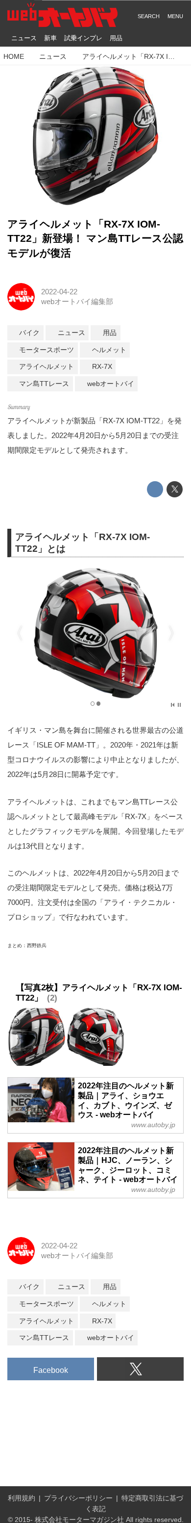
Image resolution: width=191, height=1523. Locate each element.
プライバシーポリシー (78, 1498)
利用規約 (21, 1498)
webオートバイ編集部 (77, 301)
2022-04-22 (59, 291)
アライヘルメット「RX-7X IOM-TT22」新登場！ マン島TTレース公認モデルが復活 (95, 238)
